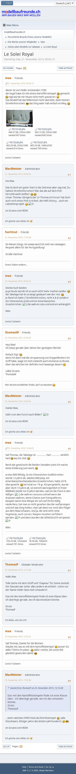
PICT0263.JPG (39, 538)
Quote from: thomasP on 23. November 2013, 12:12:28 (36, 688)
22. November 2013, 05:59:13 (18, 281)
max (8, 78)
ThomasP (11, 564)
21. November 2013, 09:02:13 (21, 83)
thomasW (12, 332)
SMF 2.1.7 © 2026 (30, 770)
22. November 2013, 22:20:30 (18, 337)
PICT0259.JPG (16, 538)
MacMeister (13, 169)
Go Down (8, 68)
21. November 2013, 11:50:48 (18, 237)
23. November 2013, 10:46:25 (21, 448)
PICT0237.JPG (40, 142)
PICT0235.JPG (45, 129)
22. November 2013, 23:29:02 (18, 401)
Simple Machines (46, 770)
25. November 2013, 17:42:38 (18, 680)
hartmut (11, 232)
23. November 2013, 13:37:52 (18, 636)
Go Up (6, 746)
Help (24, 767)
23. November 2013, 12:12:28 (18, 570)
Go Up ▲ (50, 767)
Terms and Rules (36, 767)
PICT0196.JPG (18, 129)
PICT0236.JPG (16, 142)
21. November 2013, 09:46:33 (18, 174)
